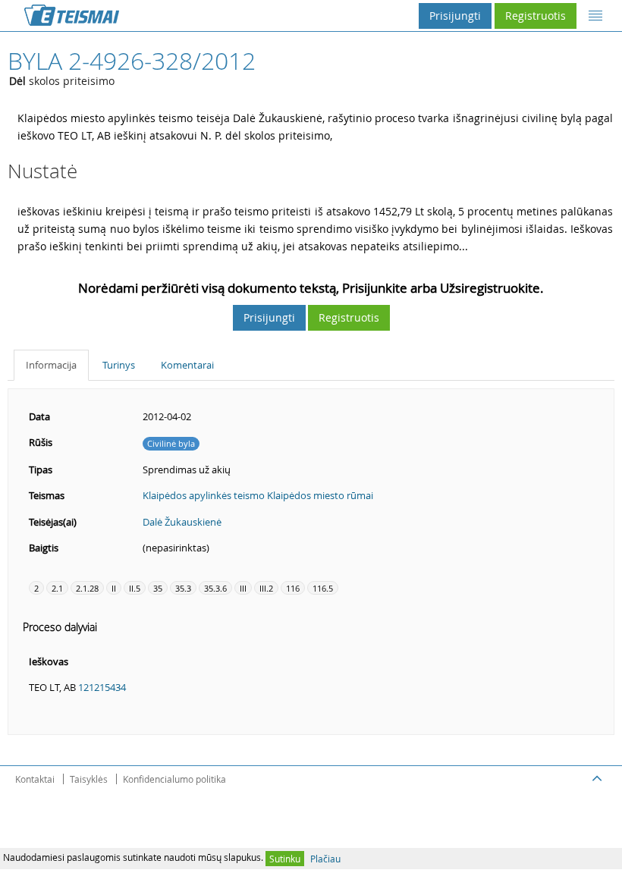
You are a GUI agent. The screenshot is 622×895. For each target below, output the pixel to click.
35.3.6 (215, 588)
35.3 (183, 588)
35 (157, 588)
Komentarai (187, 365)
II (114, 588)
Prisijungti (455, 15)
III (243, 588)
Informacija (51, 365)
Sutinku (284, 859)
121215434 (102, 687)
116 (293, 588)
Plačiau (325, 859)
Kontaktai (35, 779)
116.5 (323, 588)
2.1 (57, 588)
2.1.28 (87, 588)
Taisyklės (89, 779)
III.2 (266, 588)
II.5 (134, 588)
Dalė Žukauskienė (182, 522)
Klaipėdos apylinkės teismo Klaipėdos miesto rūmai (258, 495)
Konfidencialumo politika (174, 779)
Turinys (118, 365)
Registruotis (535, 15)
